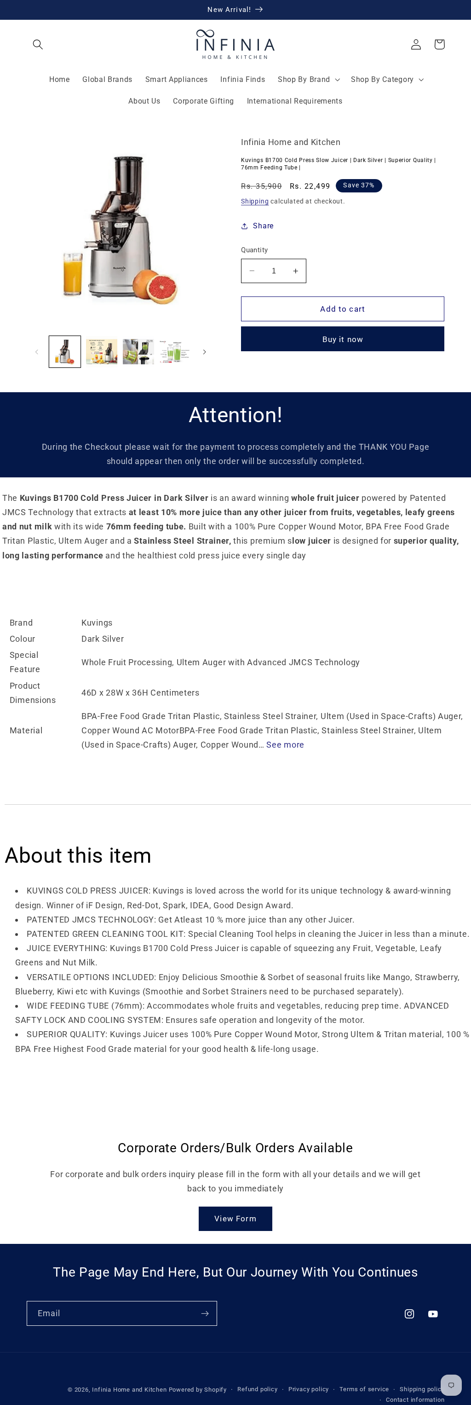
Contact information (415, 1399)
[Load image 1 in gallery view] (64, 351)
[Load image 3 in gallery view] (138, 351)
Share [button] (263, 225)
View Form (235, 1218)
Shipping (255, 201)
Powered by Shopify (198, 1389)
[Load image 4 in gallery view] (174, 351)
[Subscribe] (205, 1313)
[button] (38, 44)
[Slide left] (37, 352)
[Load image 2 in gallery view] (101, 351)
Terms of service (364, 1389)
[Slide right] (205, 352)
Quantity (254, 250)
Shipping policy (422, 1389)
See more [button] (285, 744)
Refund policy (257, 1389)
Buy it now (343, 339)
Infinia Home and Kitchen (129, 1389)
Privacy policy (308, 1389)
